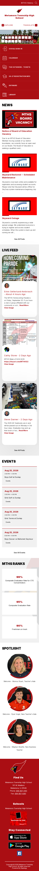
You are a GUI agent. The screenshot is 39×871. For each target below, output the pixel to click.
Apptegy (24, 868)
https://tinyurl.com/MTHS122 (16, 362)
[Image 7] (23, 37)
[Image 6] (19, 37)
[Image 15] (19, 41)
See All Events (19, 553)
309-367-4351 (20, 794)
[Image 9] (29, 37)
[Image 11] (6, 41)
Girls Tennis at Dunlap (14, 518)
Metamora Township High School (18, 808)
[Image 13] (13, 41)
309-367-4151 (21, 791)
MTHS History (27, 3)
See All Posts (19, 239)
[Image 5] (16, 37)
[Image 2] (6, 37)
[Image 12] (9, 41)
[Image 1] (3, 37)
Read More (24, 305)
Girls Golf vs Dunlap (13, 498)
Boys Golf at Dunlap (13, 477)
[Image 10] (3, 41)
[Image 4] (13, 37)
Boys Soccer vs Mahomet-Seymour (19, 539)
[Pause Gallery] (35, 41)
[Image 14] (16, 41)
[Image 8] (26, 37)
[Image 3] (9, 37)
